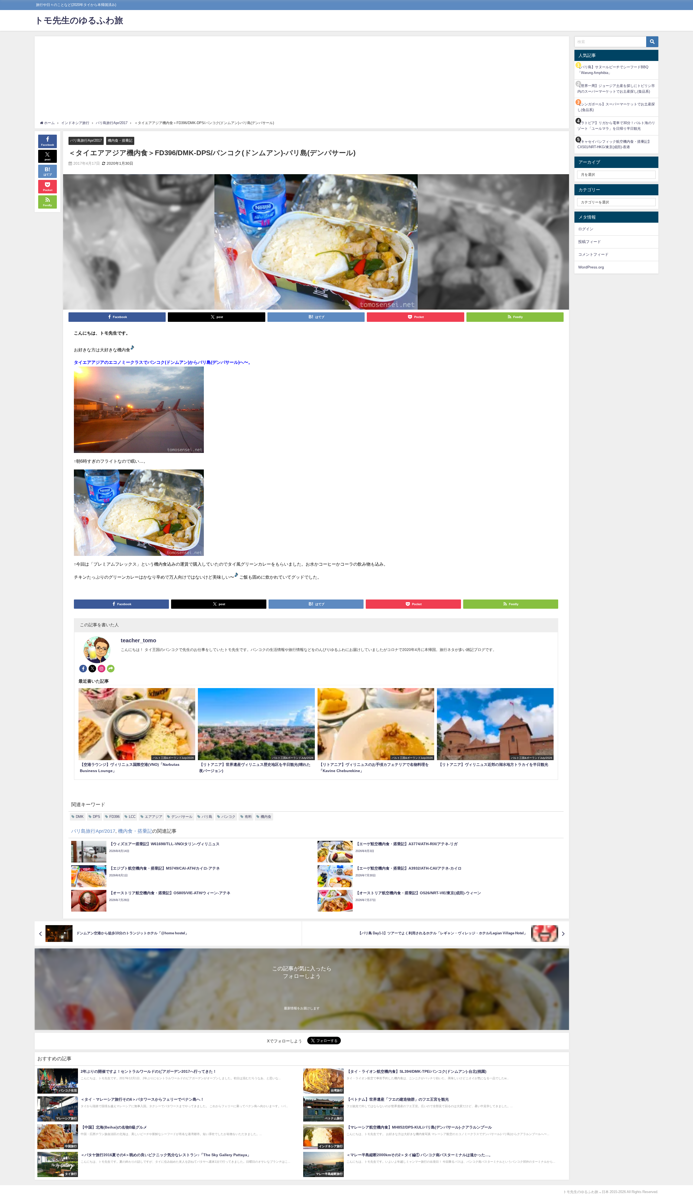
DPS (96, 816)
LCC (132, 816)
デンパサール (181, 816)
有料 (248, 816)
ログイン (585, 229)
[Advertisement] (301, 80)
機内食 (266, 816)
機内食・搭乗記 (120, 140)
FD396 (114, 816)
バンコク (228, 816)
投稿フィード (589, 242)
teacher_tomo (138, 640)
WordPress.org (591, 267)
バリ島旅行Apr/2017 (86, 140)
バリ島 (207, 816)
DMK (80, 816)
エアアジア (153, 816)
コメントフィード (593, 254)
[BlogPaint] (139, 412)
